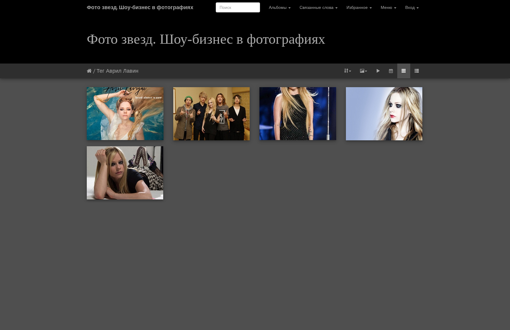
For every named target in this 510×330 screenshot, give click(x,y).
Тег (100, 70)
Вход (410, 7)
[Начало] (89, 70)
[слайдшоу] (378, 71)
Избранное (357, 7)
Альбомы (278, 7)
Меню (387, 7)
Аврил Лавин (122, 70)
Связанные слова (317, 7)
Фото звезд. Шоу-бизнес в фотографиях (140, 7)
